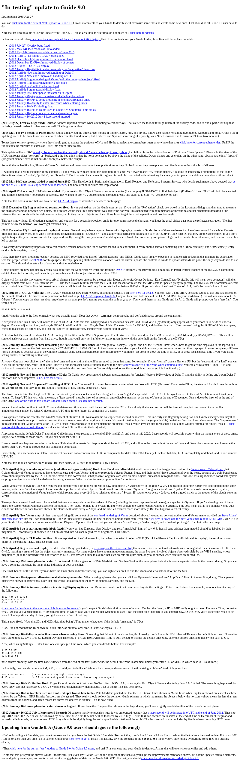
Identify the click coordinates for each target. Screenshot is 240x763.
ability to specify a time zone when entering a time (153, 364)
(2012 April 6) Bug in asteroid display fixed (35, 89)
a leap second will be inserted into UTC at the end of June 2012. (186, 712)
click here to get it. (79, 738)
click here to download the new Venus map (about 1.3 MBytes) (185, 518)
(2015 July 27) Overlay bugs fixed (29, 45)
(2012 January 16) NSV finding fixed (31, 106)
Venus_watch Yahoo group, (208, 469)
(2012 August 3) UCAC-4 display (29, 65)
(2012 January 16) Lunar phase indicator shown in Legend (43, 113)
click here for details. (142, 32)
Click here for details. (49, 378)
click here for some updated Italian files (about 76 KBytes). (65, 39)
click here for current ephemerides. (200, 142)
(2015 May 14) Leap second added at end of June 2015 (41, 52)
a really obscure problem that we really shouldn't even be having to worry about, (81, 152)
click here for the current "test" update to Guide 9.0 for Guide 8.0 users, (53, 748)
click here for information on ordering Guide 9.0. (170, 758)
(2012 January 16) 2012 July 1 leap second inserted (39, 116)
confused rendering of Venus (111, 515)
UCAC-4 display (68, 201)
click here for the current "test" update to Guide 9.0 (42, 23)
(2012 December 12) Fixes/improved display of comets (41, 62)
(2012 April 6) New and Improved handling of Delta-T (41, 72)
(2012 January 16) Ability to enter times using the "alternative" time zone (52, 69)
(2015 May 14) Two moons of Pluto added (34, 49)
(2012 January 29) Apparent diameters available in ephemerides (46, 96)
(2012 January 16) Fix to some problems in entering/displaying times (49, 99)
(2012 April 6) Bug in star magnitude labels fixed (38, 82)
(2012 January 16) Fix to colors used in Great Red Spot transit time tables (52, 109)
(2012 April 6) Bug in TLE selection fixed (34, 86)
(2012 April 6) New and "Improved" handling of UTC (41, 76)
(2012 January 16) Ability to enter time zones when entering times (48, 103)
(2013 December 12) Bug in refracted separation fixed (41, 59)
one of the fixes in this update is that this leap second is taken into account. (59, 400)
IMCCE (121, 269)
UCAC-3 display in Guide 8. (98, 296)
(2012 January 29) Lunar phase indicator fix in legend (41, 92)
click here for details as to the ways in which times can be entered (41, 608)
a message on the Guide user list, (113, 548)
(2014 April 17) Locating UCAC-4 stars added (36, 55)
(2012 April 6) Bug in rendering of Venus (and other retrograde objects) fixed (54, 79)
